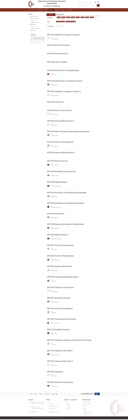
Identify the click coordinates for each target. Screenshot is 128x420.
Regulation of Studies (35, 22)
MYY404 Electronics (55, 213)
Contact (87, 2)
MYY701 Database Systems (58, 329)
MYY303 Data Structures (57, 161)
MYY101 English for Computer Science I (63, 34)
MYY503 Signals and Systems (59, 266)
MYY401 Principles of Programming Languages (67, 192)
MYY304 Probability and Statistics (61, 171)
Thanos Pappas (87, 417)
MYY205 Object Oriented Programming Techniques (68, 131)
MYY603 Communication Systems (61, 319)
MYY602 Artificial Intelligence (60, 308)
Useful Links (91, 2)
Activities (63, 9)
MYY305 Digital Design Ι (57, 182)
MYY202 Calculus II (55, 102)
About (83, 2)
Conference (69, 408)
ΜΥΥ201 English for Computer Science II (64, 91)
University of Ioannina (87, 412)
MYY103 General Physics (57, 53)
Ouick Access (70, 9)
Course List (33, 20)
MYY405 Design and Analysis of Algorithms (65, 224)
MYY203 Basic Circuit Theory (59, 110)
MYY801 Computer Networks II (60, 361)
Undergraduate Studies (34, 16)
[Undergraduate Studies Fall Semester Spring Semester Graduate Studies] (38, 38)
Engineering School (86, 413)
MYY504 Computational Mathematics (63, 277)
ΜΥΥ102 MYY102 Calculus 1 (58, 45)
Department (39, 9)
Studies (50, 9)
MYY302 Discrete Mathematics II (61, 152)
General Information (35, 18)
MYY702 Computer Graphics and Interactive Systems (69, 340)
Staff (46, 9)
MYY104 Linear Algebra (57, 62)
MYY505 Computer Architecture (60, 287)
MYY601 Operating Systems (58, 298)
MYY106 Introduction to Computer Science (64, 81)
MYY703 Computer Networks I (59, 350)
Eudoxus (84, 408)
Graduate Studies (33, 24)
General (32, 26)
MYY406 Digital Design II (57, 235)
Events (68, 406)
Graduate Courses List (35, 28)
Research (57, 9)
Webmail (85, 410)
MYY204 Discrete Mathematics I (60, 121)
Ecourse (84, 406)
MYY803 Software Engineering (60, 382)
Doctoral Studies (33, 30)
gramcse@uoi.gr (34, 411)
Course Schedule (86, 402)
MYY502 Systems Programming (60, 256)
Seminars (68, 404)
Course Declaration (87, 404)
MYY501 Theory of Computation (60, 245)
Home (80, 2)
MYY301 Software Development (60, 142)
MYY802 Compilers (55, 372)
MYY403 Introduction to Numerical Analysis (65, 203)
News (34, 9)
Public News (51, 404)
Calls (50, 410)
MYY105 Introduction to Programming (63, 70)
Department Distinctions (53, 412)
